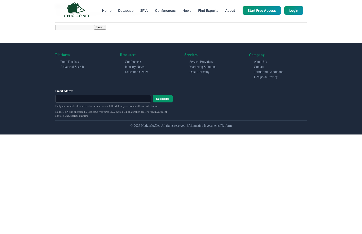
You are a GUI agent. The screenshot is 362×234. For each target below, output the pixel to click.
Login (293, 10)
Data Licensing (199, 72)
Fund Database (70, 61)
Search (100, 27)
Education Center (136, 72)
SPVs (144, 10)
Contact (259, 67)
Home (106, 10)
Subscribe (162, 98)
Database (125, 10)
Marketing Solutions (202, 67)
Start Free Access (262, 10)
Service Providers (201, 61)
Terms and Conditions (268, 72)
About (230, 10)
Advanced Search (72, 67)
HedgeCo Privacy (266, 77)
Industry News (134, 67)
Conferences (165, 10)
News (186, 10)
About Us (260, 61)
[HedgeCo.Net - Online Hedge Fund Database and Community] (76, 10)
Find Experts (208, 10)
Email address (64, 91)
